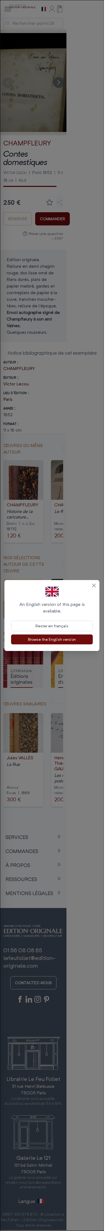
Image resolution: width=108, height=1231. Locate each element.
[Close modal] (94, 585)
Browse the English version (52, 639)
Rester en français (51, 625)
